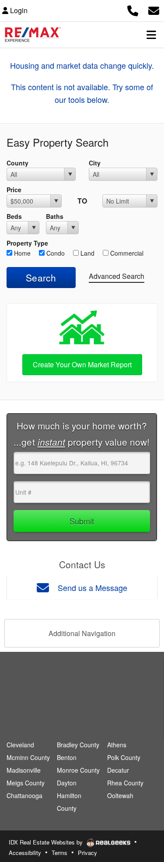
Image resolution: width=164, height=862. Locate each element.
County (17, 162)
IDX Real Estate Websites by (46, 842)
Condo (55, 253)
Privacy (87, 852)
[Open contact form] (153, 9)
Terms (59, 852)
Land (86, 253)
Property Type (27, 243)
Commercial (125, 253)
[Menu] (151, 34)
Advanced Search (116, 276)
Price (14, 189)
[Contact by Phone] (132, 9)
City (95, 162)
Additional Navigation (82, 633)
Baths (54, 216)
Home (21, 253)
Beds (14, 216)
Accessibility (25, 852)
